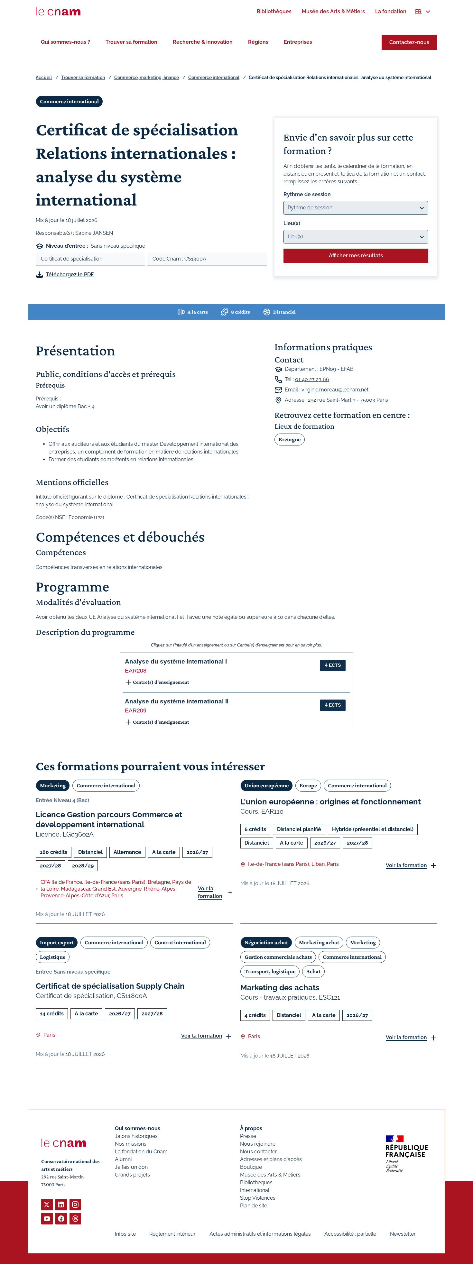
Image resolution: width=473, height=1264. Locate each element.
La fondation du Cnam (141, 1152)
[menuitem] (274, 11)
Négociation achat (266, 942)
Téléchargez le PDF (70, 274)
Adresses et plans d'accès (271, 1159)
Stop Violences (257, 1198)
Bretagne (290, 439)
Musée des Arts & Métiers (270, 1175)
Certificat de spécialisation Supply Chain (110, 986)
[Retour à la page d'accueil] (58, 11)
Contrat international (180, 942)
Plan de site (253, 1206)
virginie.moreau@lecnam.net (334, 390)
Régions (258, 42)
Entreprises (298, 42)
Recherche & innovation (203, 42)
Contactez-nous (409, 42)
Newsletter (403, 1234)
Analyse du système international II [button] (176, 701)
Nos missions (130, 1144)
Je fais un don (131, 1167)
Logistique (52, 957)
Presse (248, 1136)
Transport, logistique (270, 971)
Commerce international (213, 77)
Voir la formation (210, 892)
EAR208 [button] (135, 670)
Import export (57, 942)
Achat (313, 971)
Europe (308, 785)
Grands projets (132, 1175)
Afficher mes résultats (356, 255)
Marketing (53, 785)
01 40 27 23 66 (312, 379)
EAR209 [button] (135, 710)
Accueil (44, 77)
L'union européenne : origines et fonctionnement (330, 801)
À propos (251, 1128)
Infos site (125, 1234)
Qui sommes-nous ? (65, 42)
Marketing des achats (280, 987)
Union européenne (267, 785)
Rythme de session (307, 194)
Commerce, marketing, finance (146, 77)
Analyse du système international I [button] (176, 661)
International (254, 1190)
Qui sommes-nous (137, 1128)
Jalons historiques (136, 1136)
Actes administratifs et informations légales (260, 1234)
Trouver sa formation (131, 42)
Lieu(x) (291, 223)
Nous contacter (258, 1152)
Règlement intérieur (172, 1234)
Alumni (123, 1159)
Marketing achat (319, 942)
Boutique (251, 1167)
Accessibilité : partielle (350, 1234)
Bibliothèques (256, 1182)
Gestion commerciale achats (278, 957)
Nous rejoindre (257, 1144)
